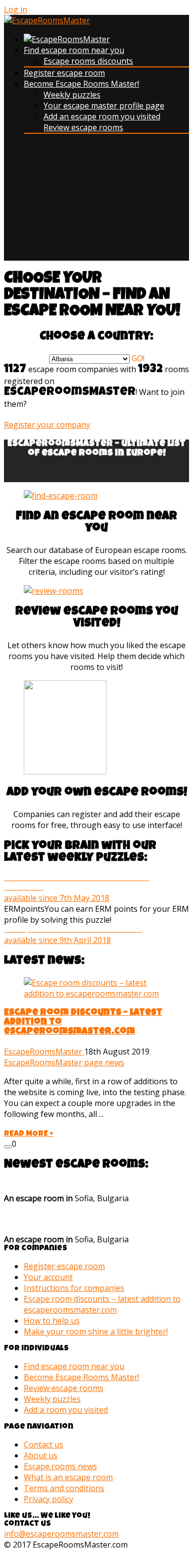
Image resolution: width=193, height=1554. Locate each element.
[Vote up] (8, 1146)
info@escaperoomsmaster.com (61, 1533)
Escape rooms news (60, 1466)
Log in (15, 9)
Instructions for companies (74, 1287)
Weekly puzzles (72, 94)
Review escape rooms (83, 127)
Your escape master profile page (104, 105)
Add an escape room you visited (102, 116)
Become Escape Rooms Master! (81, 83)
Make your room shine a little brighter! (96, 1331)
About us (40, 1455)
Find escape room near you (74, 50)
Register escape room (64, 72)
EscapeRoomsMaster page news (64, 1062)
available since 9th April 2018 (73, 935)
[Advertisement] (96, 201)
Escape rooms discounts (88, 61)
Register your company (47, 424)
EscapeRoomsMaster (44, 1051)
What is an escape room (68, 1477)
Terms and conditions (64, 1488)
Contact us (43, 1444)
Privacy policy (48, 1499)
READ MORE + (28, 1134)
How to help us (52, 1320)
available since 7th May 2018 (76, 888)
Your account (48, 1277)
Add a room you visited (66, 1409)
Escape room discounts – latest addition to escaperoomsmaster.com (102, 1304)
